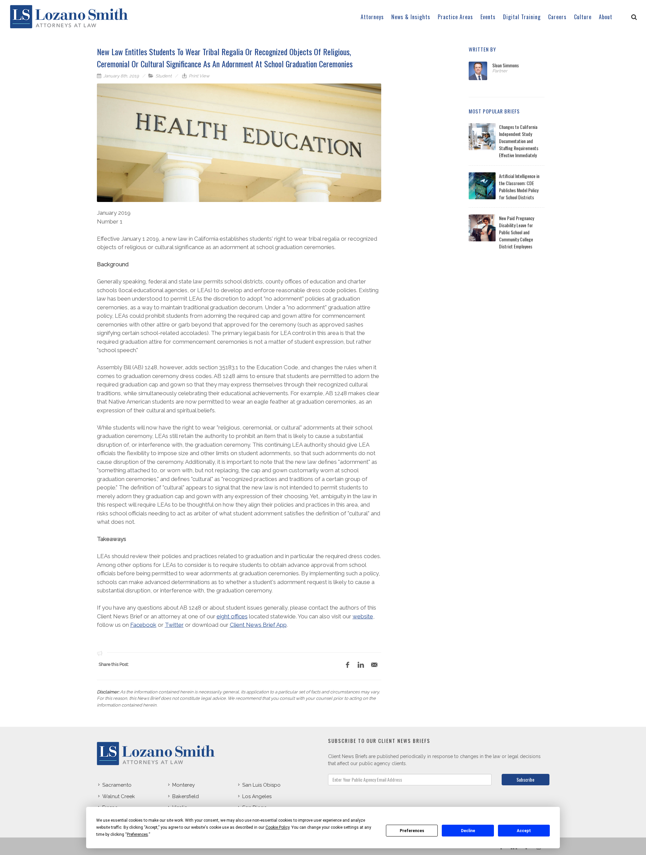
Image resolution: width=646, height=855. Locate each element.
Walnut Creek (118, 796)
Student (163, 75)
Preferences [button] (137, 834)
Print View (199, 75)
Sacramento (117, 785)
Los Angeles (257, 796)
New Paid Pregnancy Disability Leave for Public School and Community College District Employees (516, 232)
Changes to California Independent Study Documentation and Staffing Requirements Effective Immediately (518, 141)
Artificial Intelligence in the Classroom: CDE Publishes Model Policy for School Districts (519, 186)
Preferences (412, 830)
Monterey (183, 785)
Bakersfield (185, 796)
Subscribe (525, 779)
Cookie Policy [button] (277, 827)
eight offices (232, 616)
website (363, 616)
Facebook (143, 624)
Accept (524, 830)
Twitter (174, 624)
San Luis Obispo (261, 785)
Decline (468, 830)
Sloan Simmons (505, 65)
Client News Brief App (258, 624)
